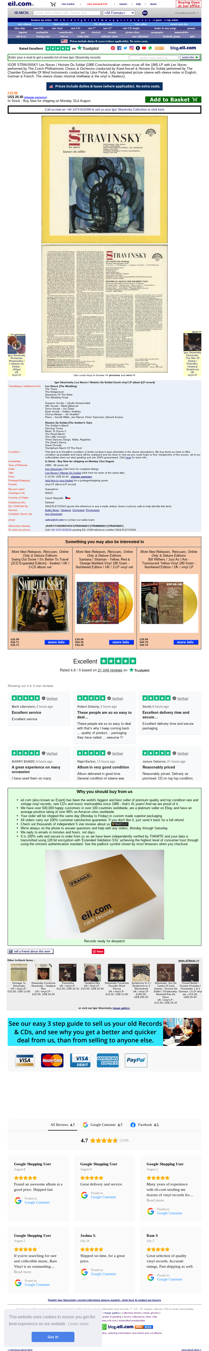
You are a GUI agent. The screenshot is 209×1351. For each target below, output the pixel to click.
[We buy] (104, 1044)
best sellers (141, 24)
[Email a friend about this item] (31, 952)
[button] (174, 1060)
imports (23, 32)
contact (123, 4)
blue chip (20, 28)
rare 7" (92, 28)
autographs (157, 32)
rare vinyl (57, 28)
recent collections (134, 1316)
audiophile (42, 32)
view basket (68, 4)
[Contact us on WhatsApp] (150, 49)
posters (191, 28)
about (153, 4)
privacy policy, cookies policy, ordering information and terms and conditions (117, 1333)
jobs (192, 36)
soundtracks (66, 32)
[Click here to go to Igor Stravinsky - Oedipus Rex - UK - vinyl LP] (92, 980)
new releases (24, 24)
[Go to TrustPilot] (59, 50)
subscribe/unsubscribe (132, 1320)
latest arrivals (61, 24)
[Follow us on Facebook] (119, 49)
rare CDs (38, 28)
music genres (151, 1312)
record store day (179, 24)
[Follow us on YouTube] (144, 49)
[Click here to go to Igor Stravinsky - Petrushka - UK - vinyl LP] (68, 980)
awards (112, 32)
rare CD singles (131, 28)
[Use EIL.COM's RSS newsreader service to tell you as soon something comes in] (144, 1327)
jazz (83, 32)
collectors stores (109, 36)
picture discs (132, 32)
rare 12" (107, 28)
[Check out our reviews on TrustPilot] (119, 824)
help (138, 4)
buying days (43, 36)
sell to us (21, 36)
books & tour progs (165, 28)
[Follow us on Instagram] (131, 49)
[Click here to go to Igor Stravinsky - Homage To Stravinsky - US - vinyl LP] (19, 980)
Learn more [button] (78, 1324)
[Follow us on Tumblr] (138, 49)
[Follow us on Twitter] (125, 49)
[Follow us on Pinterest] (113, 49)
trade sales (83, 36)
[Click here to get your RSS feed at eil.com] (159, 49)
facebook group (171, 36)
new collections (140, 36)
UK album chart (103, 24)
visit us (64, 36)
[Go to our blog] (183, 49)
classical (96, 32)
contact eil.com (107, 1320)
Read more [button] (155, 1200)
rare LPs (75, 28)
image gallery (112, 1312)
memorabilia (181, 32)
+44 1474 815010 (61, 529)
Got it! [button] (53, 1337)
